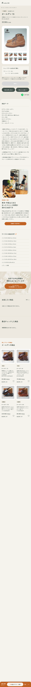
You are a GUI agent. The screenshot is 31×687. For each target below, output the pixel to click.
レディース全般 (5, 265)
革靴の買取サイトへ (3, 684)
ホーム (2, 7)
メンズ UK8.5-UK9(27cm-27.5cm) (9, 256)
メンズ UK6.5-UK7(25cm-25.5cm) (9, 244)
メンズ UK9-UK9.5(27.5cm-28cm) (9, 259)
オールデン (14, 7)
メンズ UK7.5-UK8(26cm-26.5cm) (9, 250)
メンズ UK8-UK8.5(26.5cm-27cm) (9, 253)
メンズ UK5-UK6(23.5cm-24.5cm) (9, 238)
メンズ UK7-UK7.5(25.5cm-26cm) (9, 247)
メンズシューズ (8, 7)
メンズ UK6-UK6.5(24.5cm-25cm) (9, 241)
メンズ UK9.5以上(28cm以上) (8, 262)
